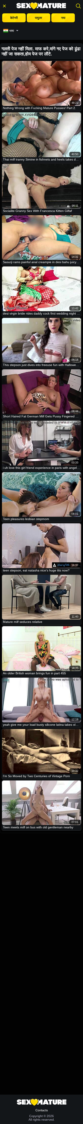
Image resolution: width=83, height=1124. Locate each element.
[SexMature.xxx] (41, 6)
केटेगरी (14, 18)
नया (63, 18)
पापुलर (38, 18)
